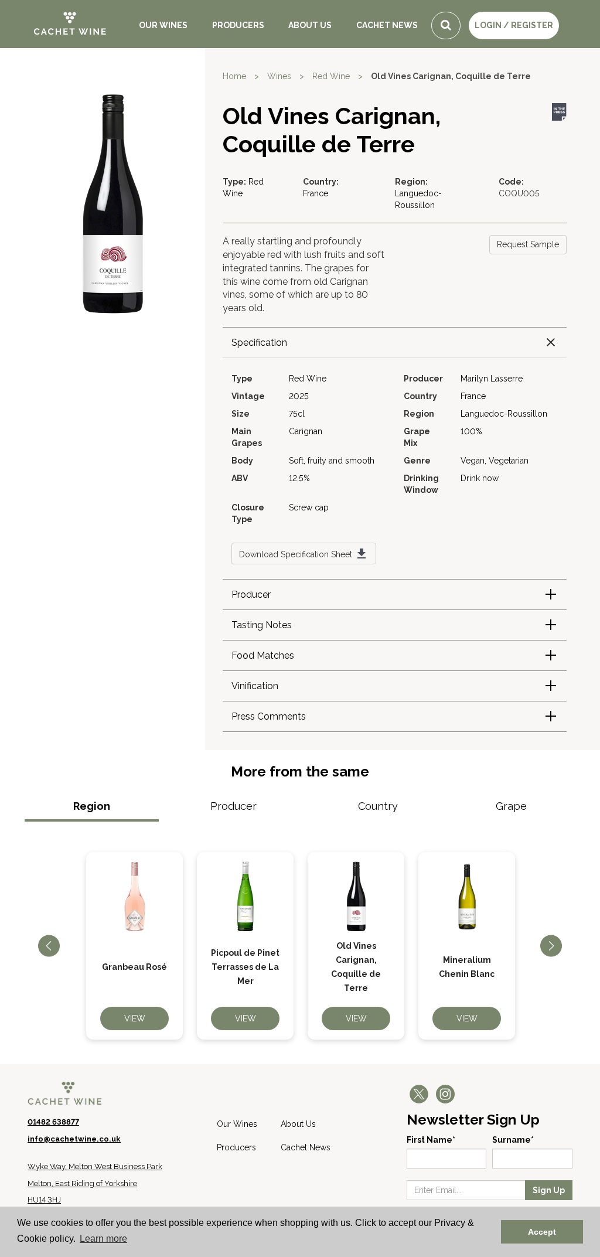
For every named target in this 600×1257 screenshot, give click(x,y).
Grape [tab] (511, 806)
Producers (238, 25)
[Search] (446, 25)
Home (234, 76)
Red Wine (331, 76)
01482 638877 (53, 1122)
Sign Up (549, 1190)
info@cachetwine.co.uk (74, 1139)
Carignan (305, 431)
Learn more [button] (103, 1239)
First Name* (431, 1139)
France (315, 193)
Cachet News (387, 25)
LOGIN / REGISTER (514, 25)
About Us (310, 25)
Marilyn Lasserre (492, 378)
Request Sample (528, 244)
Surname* (513, 1139)
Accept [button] (542, 1231)
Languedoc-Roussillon (504, 413)
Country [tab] (378, 806)
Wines (279, 76)
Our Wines (163, 25)
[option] (134, 946)
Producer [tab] (233, 806)
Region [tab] (91, 806)
